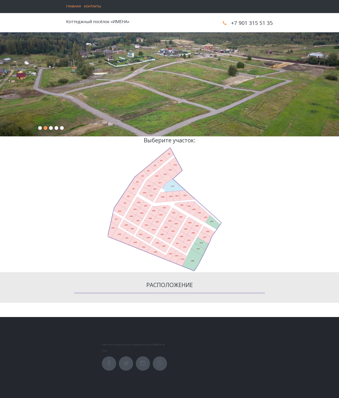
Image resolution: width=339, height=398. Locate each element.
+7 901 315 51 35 (252, 22)
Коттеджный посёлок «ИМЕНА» (97, 21)
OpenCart (122, 344)
